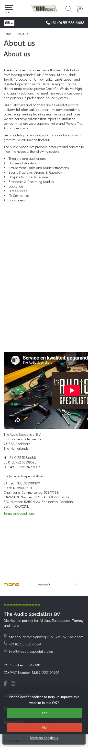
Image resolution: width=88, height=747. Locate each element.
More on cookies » (44, 738)
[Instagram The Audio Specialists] (14, 683)
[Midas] (11, 584)
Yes (44, 713)
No (44, 727)
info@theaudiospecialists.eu (31, 651)
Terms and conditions (19, 513)
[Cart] (79, 11)
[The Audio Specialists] (44, 8)
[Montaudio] (44, 584)
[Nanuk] (76, 584)
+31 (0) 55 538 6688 (67, 22)
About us (22, 34)
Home (7, 34)
